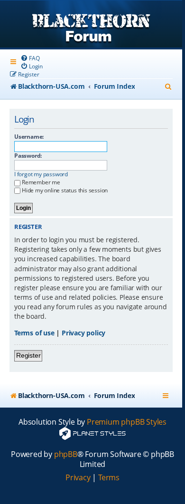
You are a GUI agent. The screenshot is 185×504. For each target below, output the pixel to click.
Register (28, 355)
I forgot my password (41, 174)
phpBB (65, 454)
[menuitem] (29, 58)
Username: (29, 137)
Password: (28, 156)
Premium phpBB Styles (126, 422)
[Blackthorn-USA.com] (91, 24)
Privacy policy (83, 332)
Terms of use (34, 332)
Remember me (41, 182)
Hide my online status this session (65, 190)
